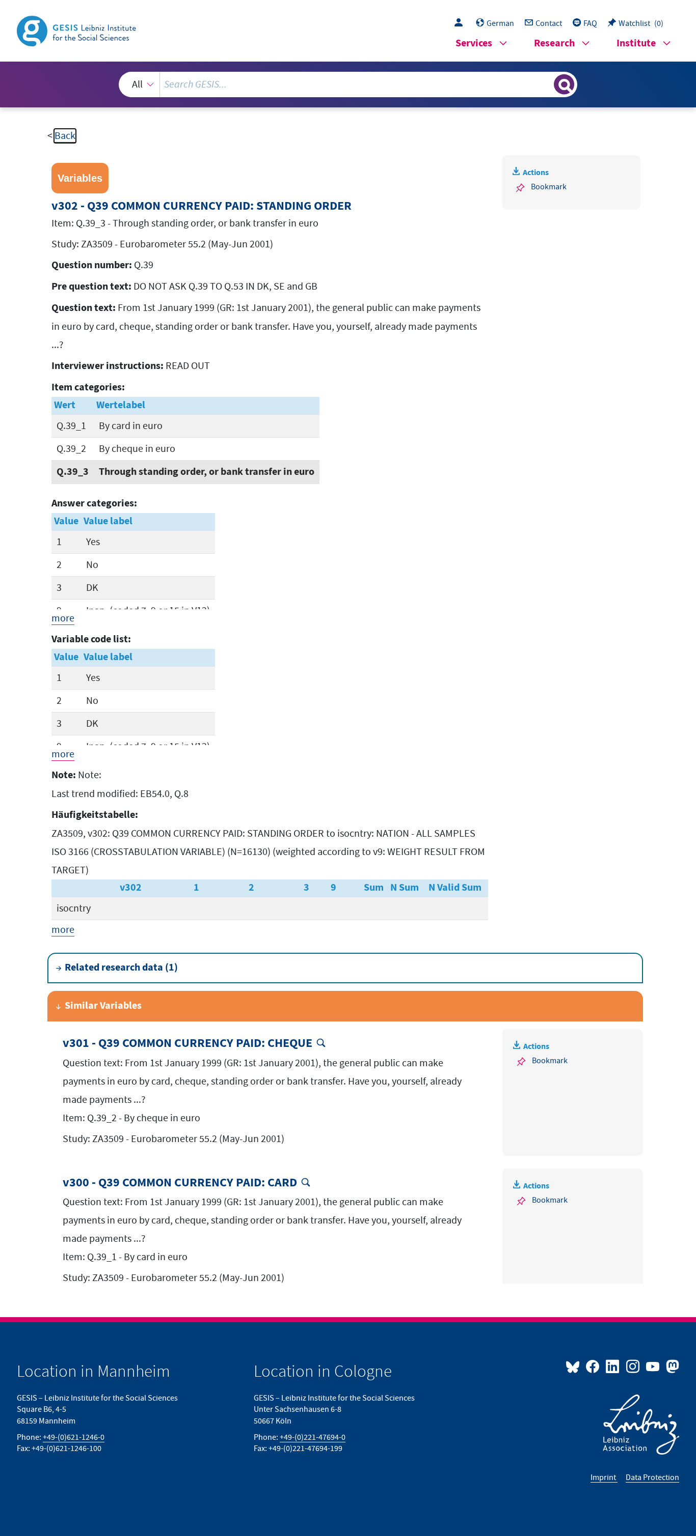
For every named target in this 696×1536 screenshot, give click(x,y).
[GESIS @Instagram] (633, 1366)
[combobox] (348, 84)
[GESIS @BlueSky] (574, 1366)
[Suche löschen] (545, 84)
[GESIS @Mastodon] (671, 1366)
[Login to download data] (461, 23)
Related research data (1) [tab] (121, 968)
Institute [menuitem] (636, 43)
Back (65, 136)
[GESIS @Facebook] (593, 1366)
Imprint (604, 1477)
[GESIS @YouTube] (653, 1366)
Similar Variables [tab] (103, 1006)
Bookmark (549, 187)
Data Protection (652, 1477)
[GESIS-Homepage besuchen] (77, 30)
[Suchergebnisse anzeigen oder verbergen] (564, 84)
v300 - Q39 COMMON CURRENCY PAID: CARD (180, 1183)
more (62, 618)
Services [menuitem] (474, 43)
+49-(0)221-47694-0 (312, 1437)
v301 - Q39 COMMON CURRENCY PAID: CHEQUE (187, 1043)
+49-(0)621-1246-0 (73, 1437)
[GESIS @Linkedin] (613, 1366)
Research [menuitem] (554, 43)
